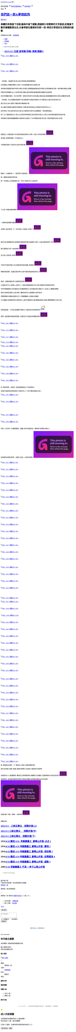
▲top (2, 906)
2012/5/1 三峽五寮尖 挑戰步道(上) (19, 826)
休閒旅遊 (16, 35)
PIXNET (24, 1006)
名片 (5, 43)
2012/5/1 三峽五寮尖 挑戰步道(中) (18, 831)
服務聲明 (55, 1006)
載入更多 (3, 910)
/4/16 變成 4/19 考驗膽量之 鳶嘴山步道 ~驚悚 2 (28, 846)
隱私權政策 (48, 1006)
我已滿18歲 (4, 1028)
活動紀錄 (15, 901)
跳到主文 (4, 19)
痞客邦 (15, 896)
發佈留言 (3, 921)
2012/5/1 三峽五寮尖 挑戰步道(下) (18, 836)
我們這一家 (4, 885)
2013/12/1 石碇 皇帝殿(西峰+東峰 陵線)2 (24, 51)
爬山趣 (14, 903)
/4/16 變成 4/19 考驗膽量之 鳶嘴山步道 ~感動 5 (28, 862)
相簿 (5, 39)
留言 (19, 896)
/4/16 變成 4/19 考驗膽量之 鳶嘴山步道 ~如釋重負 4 (30, 856)
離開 (10, 1028)
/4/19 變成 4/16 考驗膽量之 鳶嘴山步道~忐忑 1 (28, 841)
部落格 (6, 41)
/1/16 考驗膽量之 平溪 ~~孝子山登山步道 (25, 867)
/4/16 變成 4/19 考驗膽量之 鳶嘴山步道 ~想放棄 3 (29, 851)
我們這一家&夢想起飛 (15, 14)
